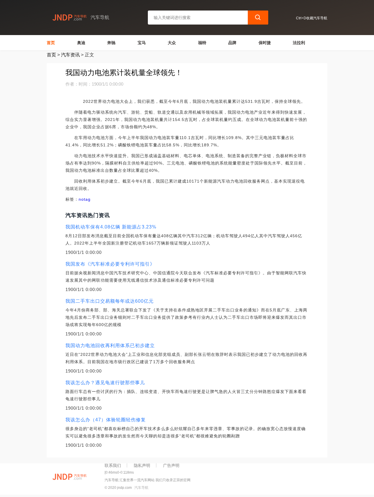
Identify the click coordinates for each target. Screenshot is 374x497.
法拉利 (299, 43)
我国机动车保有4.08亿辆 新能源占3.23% (110, 226)
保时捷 (265, 43)
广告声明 (171, 465)
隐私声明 (142, 465)
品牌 (232, 43)
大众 (172, 43)
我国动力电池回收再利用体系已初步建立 (110, 345)
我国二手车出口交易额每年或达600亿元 (109, 301)
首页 (51, 43)
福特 (202, 43)
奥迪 (81, 43)
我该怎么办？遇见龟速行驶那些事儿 (105, 382)
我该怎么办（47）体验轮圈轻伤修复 (105, 419)
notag (85, 199)
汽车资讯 (70, 54)
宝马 (142, 43)
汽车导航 (141, 488)
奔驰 (111, 43)
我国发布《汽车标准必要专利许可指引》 (110, 264)
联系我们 (113, 465)
